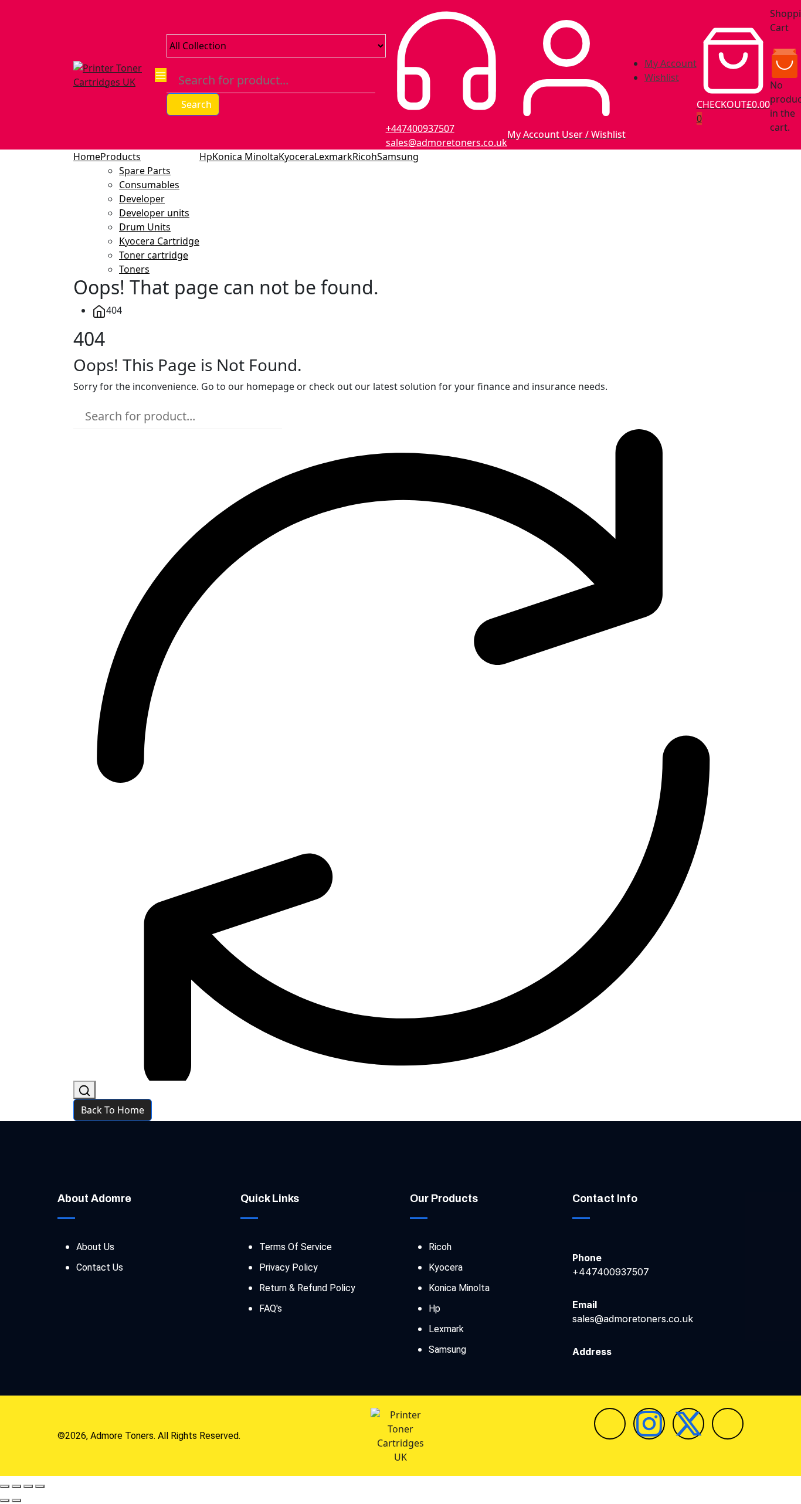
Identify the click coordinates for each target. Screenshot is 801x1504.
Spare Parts (145, 170)
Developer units (154, 212)
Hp (205, 156)
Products (120, 156)
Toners (134, 269)
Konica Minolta (245, 156)
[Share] (28, 1486)
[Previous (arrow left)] (4, 1500)
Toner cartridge (153, 255)
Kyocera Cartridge (159, 241)
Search (196, 104)
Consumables (149, 184)
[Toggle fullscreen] (16, 1486)
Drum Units (145, 226)
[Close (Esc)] (40, 1486)
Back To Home (112, 1110)
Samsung (398, 156)
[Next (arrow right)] (16, 1500)
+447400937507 (420, 128)
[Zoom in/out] (4, 1486)
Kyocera (296, 156)
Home (86, 156)
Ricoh (364, 156)
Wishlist (661, 77)
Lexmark (333, 156)
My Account (670, 63)
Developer (142, 198)
